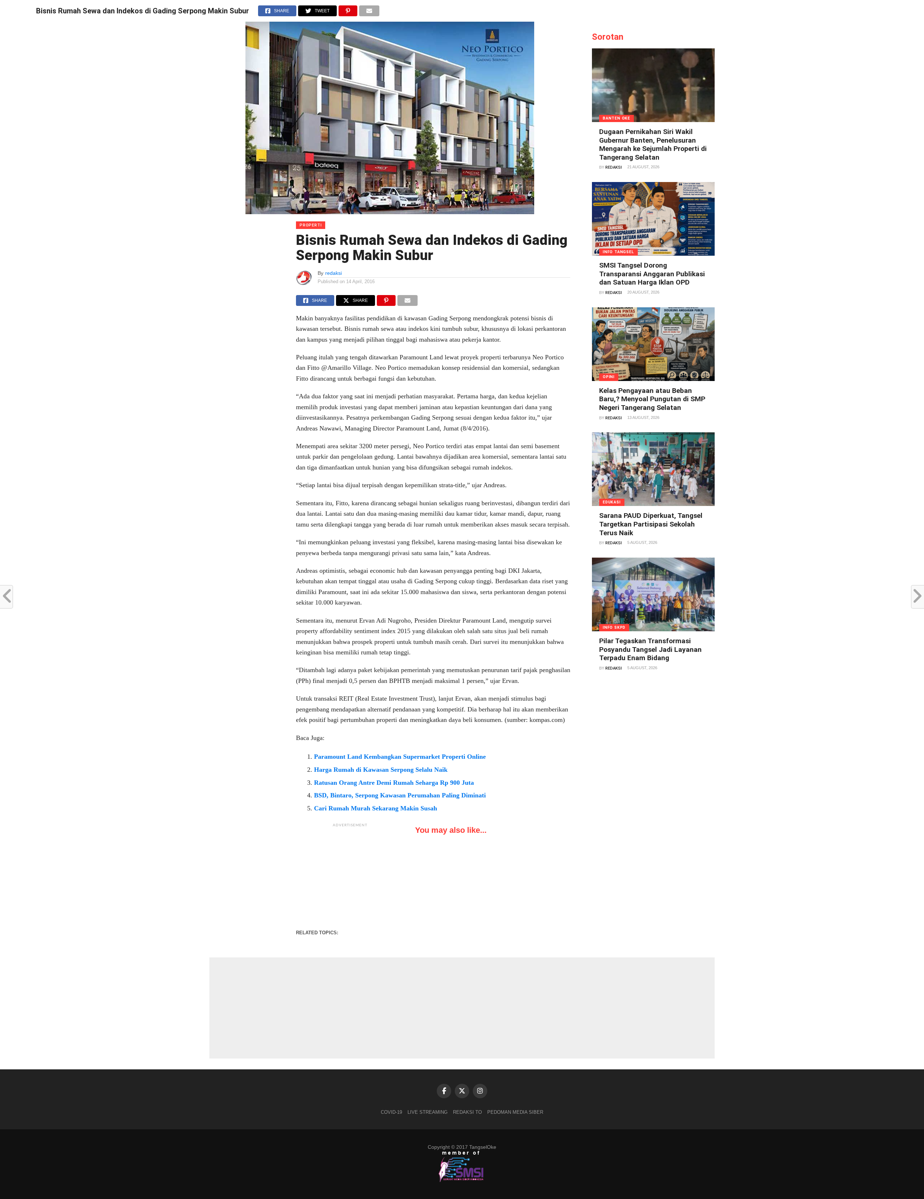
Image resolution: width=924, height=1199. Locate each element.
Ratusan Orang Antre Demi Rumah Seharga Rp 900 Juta (394, 782)
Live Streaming (427, 1112)
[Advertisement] (350, 876)
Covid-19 (391, 1112)
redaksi (333, 273)
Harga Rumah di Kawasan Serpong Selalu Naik (381, 769)
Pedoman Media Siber (515, 1112)
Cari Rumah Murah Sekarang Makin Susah (375, 808)
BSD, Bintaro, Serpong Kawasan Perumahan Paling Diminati (400, 795)
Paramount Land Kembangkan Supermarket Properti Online (400, 756)
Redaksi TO (467, 1112)
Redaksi (613, 167)
